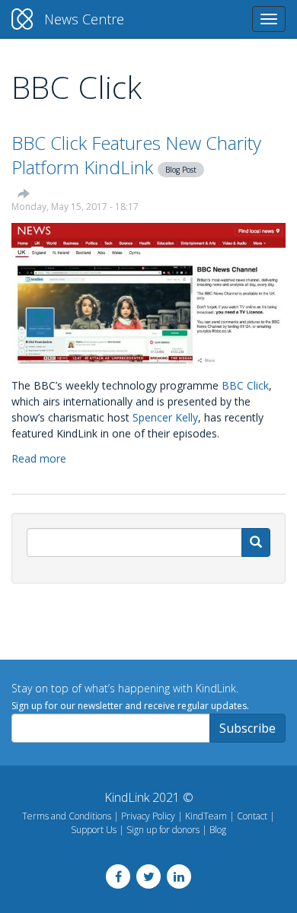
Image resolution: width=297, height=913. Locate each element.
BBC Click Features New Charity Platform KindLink (136, 155)
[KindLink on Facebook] (118, 876)
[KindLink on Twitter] (148, 876)
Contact (252, 816)
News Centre (84, 19)
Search (255, 542)
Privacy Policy (148, 816)
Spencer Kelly (165, 417)
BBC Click (245, 385)
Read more (38, 458)
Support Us (94, 829)
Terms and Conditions (66, 816)
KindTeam (206, 816)
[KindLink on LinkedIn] (179, 876)
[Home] (22, 19)
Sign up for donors (163, 829)
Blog (217, 829)
